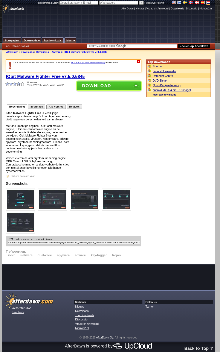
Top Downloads (84, 315)
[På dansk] (197, 3)
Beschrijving (17, 106)
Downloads (27, 52)
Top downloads (159, 62)
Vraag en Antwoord (157, 8)
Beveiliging (42, 52)
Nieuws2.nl (205, 8)
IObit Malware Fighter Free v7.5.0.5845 (85, 52)
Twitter (149, 306)
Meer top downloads (164, 94)
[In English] (174, 3)
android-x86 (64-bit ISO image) (172, 90)
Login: (55, 3)
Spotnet (157, 66)
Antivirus (57, 52)
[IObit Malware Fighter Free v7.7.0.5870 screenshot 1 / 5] (21, 209)
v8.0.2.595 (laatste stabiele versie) (88, 62)
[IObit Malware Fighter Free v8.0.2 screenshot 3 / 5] (85, 209)
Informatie (37, 106)
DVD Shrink (160, 80)
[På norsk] (191, 3)
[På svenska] (185, 3)
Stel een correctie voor (23, 176)
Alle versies (56, 106)
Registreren (44, 3)
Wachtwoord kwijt (155, 3)
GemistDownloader (164, 71)
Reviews (74, 106)
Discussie (191, 8)
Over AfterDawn (21, 308)
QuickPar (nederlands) (166, 85)
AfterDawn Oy (104, 337)
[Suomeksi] (179, 3)
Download (96, 85)
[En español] (203, 3)
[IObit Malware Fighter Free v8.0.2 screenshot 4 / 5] (117, 209)
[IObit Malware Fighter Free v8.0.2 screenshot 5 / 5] (21, 232)
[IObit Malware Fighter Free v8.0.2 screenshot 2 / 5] (53, 209)
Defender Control (163, 75)
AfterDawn (127, 8)
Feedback (18, 312)
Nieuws (140, 8)
